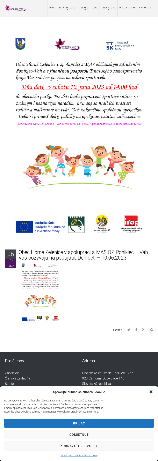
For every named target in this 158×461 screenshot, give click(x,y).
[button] (151, 392)
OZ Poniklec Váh (68, 8)
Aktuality (145, 8)
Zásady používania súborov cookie (79, 455)
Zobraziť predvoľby (79, 446)
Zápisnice (12, 373)
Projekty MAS (127, 8)
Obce (95, 8)
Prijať (79, 423)
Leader (85, 8)
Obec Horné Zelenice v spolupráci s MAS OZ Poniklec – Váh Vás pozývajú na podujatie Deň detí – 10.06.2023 (83, 255)
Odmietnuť (79, 435)
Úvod (52, 8)
